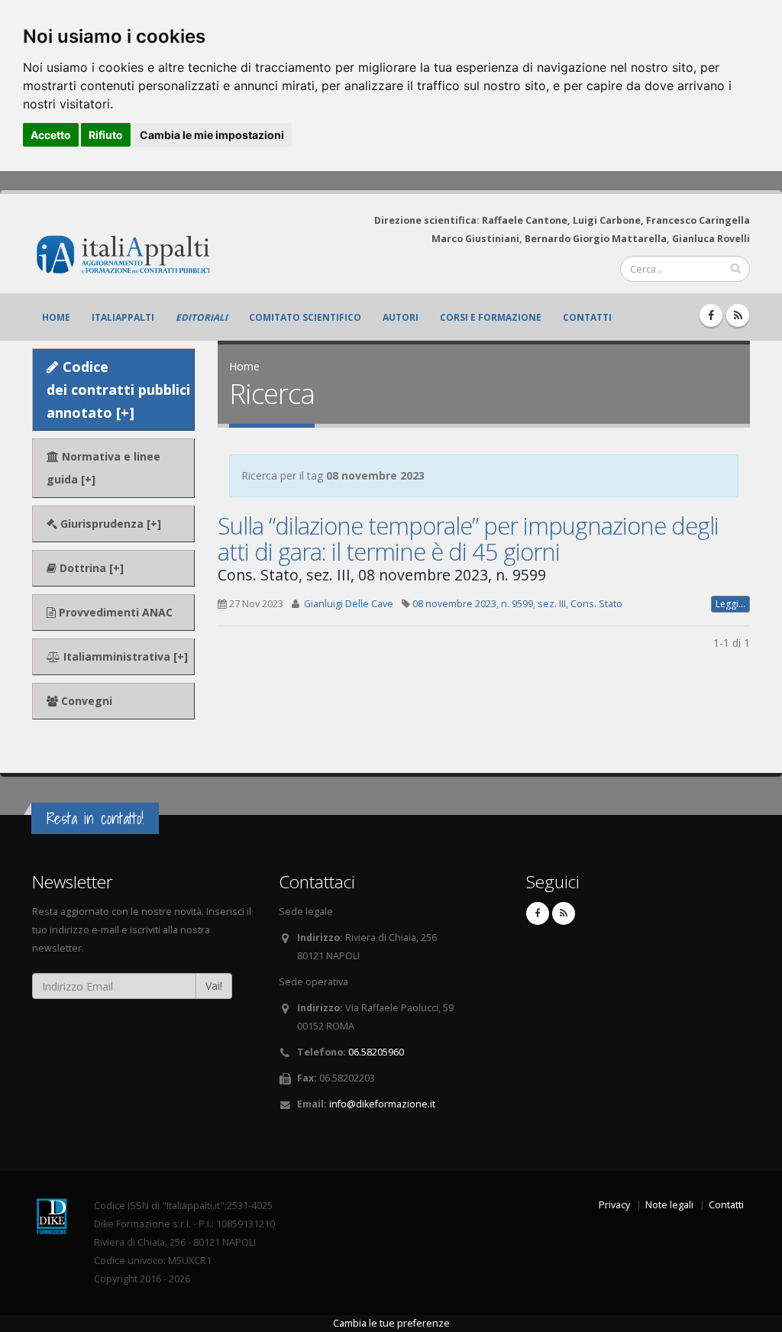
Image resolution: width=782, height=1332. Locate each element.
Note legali (669, 1204)
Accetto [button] (51, 134)
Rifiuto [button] (106, 134)
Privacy (614, 1204)
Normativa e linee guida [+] (103, 468)
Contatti (587, 317)
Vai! (213, 985)
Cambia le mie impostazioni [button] (212, 134)
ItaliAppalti (123, 317)
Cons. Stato (596, 603)
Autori (400, 317)
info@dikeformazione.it (382, 1104)
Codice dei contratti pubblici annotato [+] (118, 389)
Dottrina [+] (90, 568)
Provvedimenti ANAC (114, 612)
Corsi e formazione (490, 317)
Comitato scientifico (305, 317)
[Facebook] (711, 315)
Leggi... (730, 603)
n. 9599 (517, 603)
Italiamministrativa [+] (124, 656)
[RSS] (737, 315)
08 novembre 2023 (454, 603)
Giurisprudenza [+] (109, 523)
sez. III (552, 603)
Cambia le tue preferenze (391, 1323)
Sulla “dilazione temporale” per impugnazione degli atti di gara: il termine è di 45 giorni (468, 538)
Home (56, 317)
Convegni (85, 700)
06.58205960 (376, 1052)
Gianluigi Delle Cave (348, 603)
